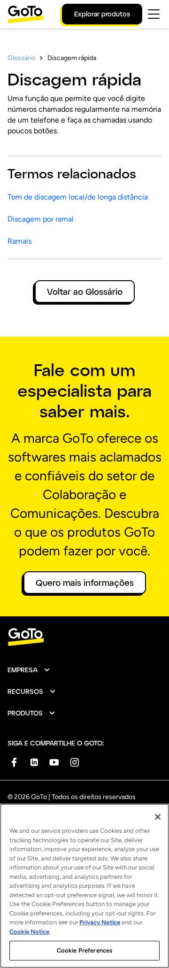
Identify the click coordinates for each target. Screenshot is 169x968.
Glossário (21, 58)
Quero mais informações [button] (85, 582)
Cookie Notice (29, 931)
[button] (29, 670)
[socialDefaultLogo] (14, 762)
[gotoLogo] (26, 14)
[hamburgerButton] (153, 14)
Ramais (19, 241)
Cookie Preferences (84, 950)
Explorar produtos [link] (102, 14)
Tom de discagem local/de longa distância (78, 196)
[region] (84, 886)
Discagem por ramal (41, 219)
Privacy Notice (99, 922)
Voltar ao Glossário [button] (85, 291)
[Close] (157, 817)
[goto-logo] (84, 637)
